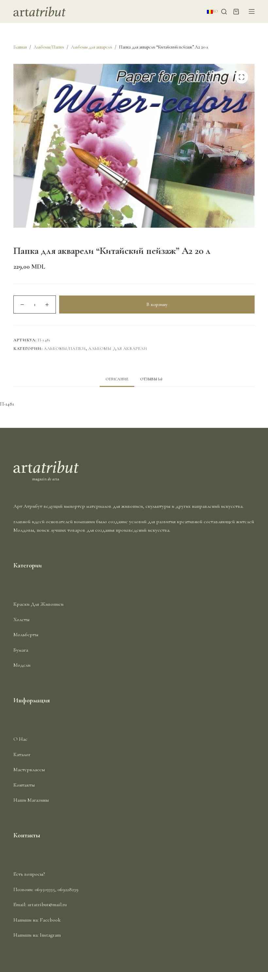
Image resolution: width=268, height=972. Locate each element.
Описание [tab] (117, 379)
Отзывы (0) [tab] (151, 379)
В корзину (156, 304)
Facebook (50, 920)
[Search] (224, 11)
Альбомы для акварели (117, 348)
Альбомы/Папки (64, 348)
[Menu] (252, 11)
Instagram (50, 935)
